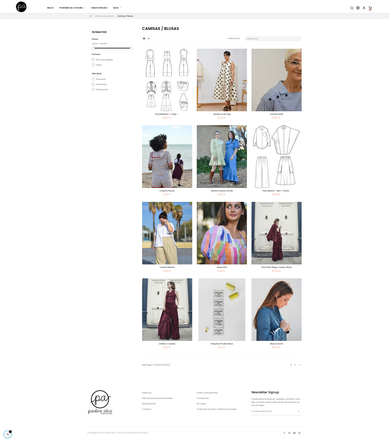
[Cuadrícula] (144, 39)
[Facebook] (284, 433)
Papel (99, 65)
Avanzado (101, 79)
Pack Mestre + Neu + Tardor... (276, 191)
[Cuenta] (364, 8)
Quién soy (146, 393)
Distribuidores (149, 404)
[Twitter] (289, 433)
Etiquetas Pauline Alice (222, 344)
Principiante (102, 90)
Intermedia (101, 84)
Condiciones (203, 398)
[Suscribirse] (298, 411)
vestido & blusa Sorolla (222, 191)
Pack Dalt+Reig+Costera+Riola (276, 267)
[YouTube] (294, 433)
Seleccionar (273, 38)
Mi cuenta (201, 404)
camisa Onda (276, 114)
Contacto (146, 409)
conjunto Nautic (167, 191)
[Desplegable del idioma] (358, 8)
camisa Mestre (167, 267)
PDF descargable (104, 60)
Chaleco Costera (167, 344)
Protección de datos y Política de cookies (217, 409)
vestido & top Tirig (222, 114)
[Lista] (148, 39)
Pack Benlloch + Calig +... (167, 114)
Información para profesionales (157, 398)
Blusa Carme (276, 344)
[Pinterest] (299, 433)
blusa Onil (222, 267)
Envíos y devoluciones (207, 393)
